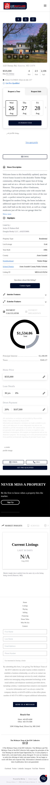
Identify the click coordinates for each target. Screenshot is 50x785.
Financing (25, 616)
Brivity (23, 779)
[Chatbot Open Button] (43, 778)
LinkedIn (21, 768)
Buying (25, 609)
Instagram (28, 768)
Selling (25, 612)
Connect (25, 626)
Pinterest (42, 768)
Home (25, 602)
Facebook (8, 768)
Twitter (14, 768)
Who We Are (25, 623)
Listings (25, 606)
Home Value (25, 619)
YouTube (35, 768)
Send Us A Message (25, 704)
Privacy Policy (11, 782)
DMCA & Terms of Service (27, 782)
